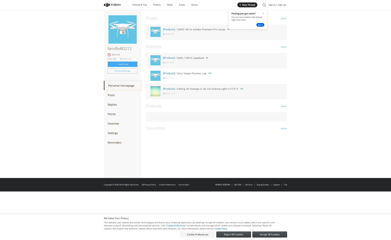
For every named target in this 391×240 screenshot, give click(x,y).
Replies (112, 104)
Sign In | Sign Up (277, 4)
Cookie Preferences (167, 184)
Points (112, 114)
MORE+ (284, 18)
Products (157, 5)
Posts (111, 95)
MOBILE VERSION (222, 184)
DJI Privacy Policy (149, 184)
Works (170, 5)
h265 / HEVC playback (190, 57)
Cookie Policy (220, 228)
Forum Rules (184, 184)
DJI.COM (237, 184)
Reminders (115, 142)
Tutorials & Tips (139, 5)
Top (285, 184)
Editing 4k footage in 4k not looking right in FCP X (207, 88)
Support (276, 184)
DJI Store (249, 184)
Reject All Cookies (233, 234)
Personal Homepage (121, 85)
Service (194, 5)
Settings (113, 133)
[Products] (169, 29)
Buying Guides (263, 184)
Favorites (113, 123)
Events (182, 5)
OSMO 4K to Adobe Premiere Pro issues (201, 29)
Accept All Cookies (270, 234)
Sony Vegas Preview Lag (191, 73)
